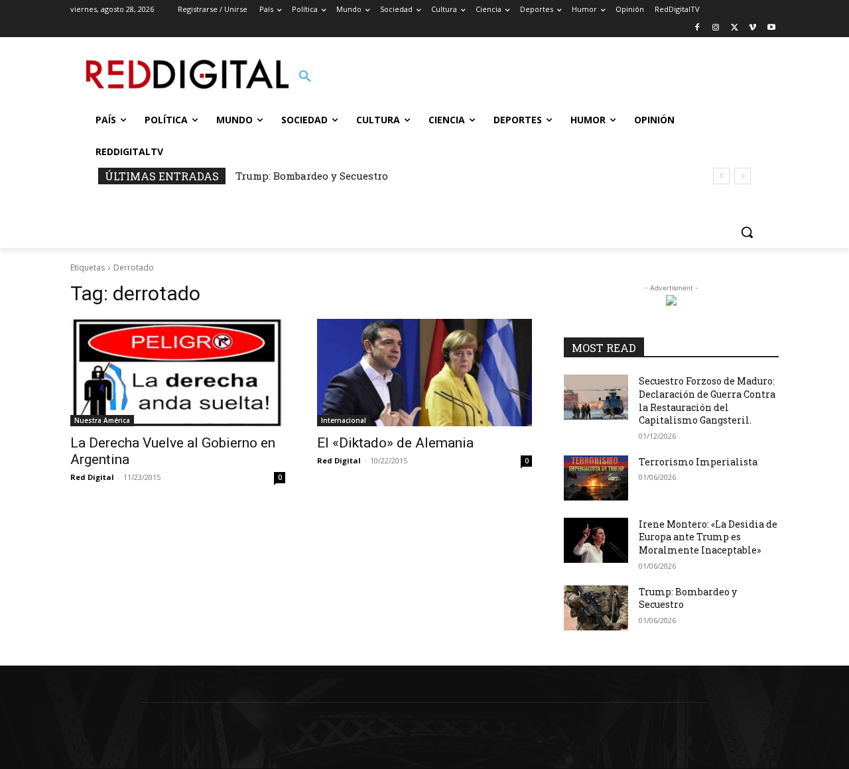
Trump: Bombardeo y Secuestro (311, 175)
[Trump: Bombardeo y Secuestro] (596, 607)
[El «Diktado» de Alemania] (424, 372)
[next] (742, 176)
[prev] (721, 176)
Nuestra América (102, 420)
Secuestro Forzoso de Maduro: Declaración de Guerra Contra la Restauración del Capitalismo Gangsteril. (707, 400)
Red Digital (92, 477)
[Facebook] (697, 28)
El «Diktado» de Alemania (395, 443)
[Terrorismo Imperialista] (596, 478)
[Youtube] (771, 28)
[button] (305, 77)
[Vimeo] (752, 28)
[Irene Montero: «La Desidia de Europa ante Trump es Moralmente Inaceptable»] (596, 540)
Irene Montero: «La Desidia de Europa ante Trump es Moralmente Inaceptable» (708, 537)
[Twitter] (734, 28)
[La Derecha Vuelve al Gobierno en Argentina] (177, 372)
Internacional (343, 420)
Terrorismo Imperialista (698, 461)
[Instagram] (716, 28)
